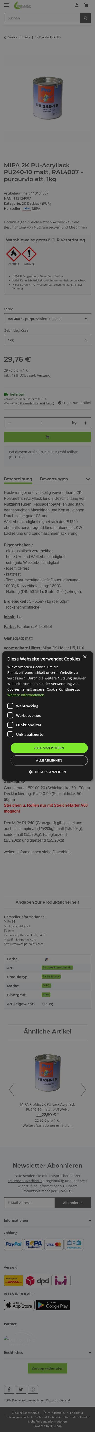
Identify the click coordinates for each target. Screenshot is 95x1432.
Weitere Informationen (25, 695)
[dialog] (47, 716)
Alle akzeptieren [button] (49, 748)
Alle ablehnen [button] (49, 760)
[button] (47, 772)
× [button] (84, 657)
